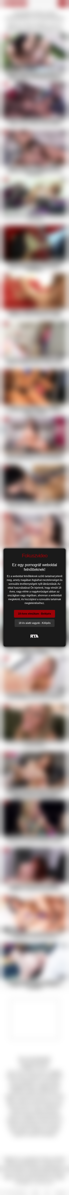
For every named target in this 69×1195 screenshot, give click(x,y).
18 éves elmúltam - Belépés (34, 613)
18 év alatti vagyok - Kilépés (35, 623)
